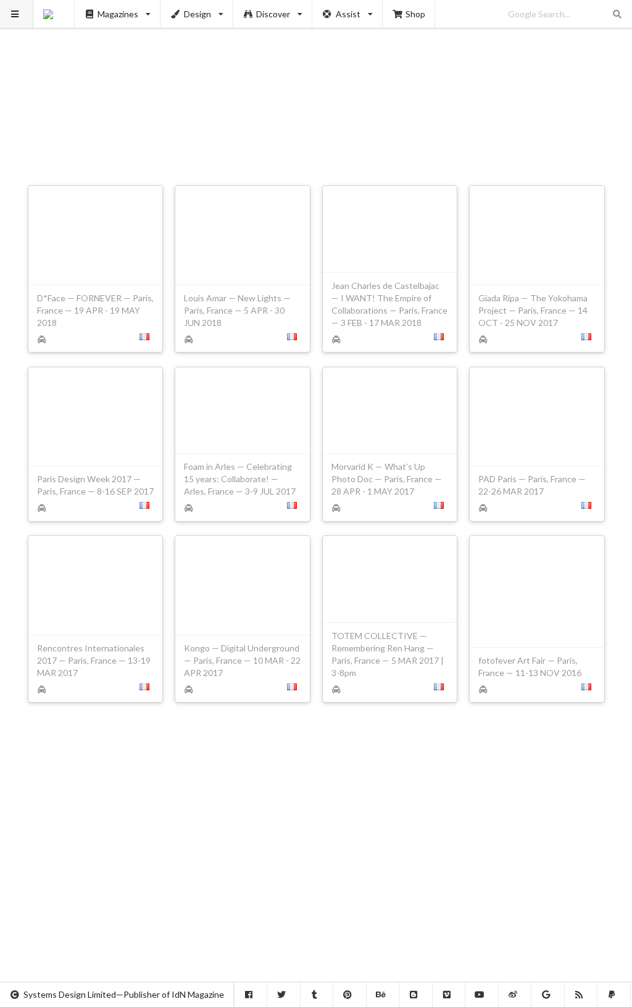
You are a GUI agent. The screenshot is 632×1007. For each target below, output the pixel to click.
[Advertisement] (316, 86)
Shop (415, 14)
